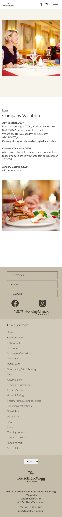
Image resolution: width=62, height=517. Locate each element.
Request (16, 293)
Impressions (13, 363)
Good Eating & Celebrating (21, 369)
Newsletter (13, 411)
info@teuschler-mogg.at (31, 510)
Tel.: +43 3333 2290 (31, 507)
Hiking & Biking (15, 395)
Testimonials (14, 416)
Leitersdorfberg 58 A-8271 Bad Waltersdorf (31, 500)
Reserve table (14, 379)
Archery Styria (15, 390)
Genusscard (13, 358)
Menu (10, 374)
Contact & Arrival (16, 437)
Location (17, 275)
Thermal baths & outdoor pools (24, 400)
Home (10, 332)
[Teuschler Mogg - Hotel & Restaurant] (8, 4)
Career (11, 427)
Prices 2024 (13, 342)
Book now (12, 348)
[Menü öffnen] (54, 4)
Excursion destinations (19, 405)
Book (14, 284)
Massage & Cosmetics (19, 353)
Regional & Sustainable (19, 384)
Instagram (42, 303)
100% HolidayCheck (31, 312)
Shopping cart (14, 442)
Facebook (15, 303)
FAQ (9, 421)
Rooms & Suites (15, 337)
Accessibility (13, 447)
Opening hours (15, 432)
